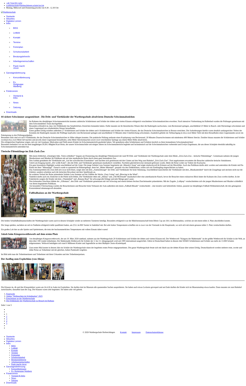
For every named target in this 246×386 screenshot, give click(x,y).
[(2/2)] (67, 205)
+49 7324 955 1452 (14, 3)
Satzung (17, 107)
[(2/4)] (31, 272)
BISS (15, 28)
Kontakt (16, 37)
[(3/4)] (45, 272)
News (15, 103)
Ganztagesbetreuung (15, 73)
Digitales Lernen (13, 21)
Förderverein (12, 91)
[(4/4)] (58, 272)
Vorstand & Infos (18, 97)
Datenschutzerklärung (154, 332)
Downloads (11, 112)
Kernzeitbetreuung (20, 77)
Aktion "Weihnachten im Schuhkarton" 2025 (24, 296)
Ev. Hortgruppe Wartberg (18, 84)
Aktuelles (10, 19)
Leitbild (16, 33)
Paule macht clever (19, 67)
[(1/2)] (42, 206)
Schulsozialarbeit (20, 52)
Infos (8, 23)
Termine (16, 42)
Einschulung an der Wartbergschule (20, 298)
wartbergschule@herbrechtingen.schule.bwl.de (25, 5)
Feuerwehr (10, 294)
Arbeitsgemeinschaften (20, 61)
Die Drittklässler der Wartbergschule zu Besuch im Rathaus (30, 301)
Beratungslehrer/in (20, 56)
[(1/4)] (13, 271)
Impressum (136, 332)
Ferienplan (18, 47)
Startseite (10, 16)
